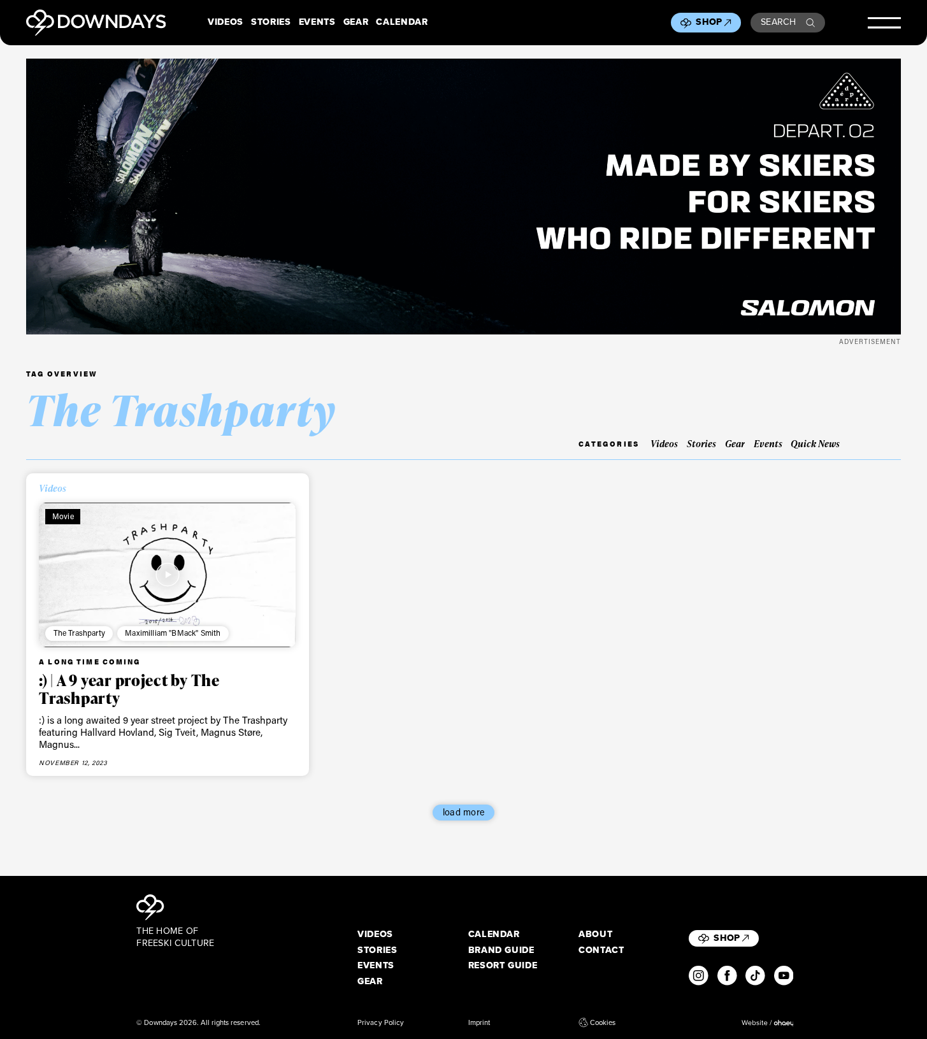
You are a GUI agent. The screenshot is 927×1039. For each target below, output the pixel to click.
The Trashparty (79, 632)
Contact (601, 950)
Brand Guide (501, 950)
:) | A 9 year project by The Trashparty (129, 688)
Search (778, 22)
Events (317, 22)
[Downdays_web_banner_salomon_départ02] (463, 196)
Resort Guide (503, 965)
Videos (225, 22)
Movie (63, 516)
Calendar (402, 22)
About (595, 934)
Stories (271, 22)
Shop (709, 22)
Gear (356, 22)
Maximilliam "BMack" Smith (172, 632)
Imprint (479, 1022)
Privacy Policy (380, 1022)
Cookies (602, 1022)
